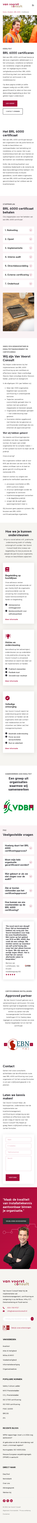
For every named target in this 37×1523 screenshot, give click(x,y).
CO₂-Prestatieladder (11, 1395)
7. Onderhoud (12, 283)
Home (5, 12)
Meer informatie (11, 619)
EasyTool (6, 1474)
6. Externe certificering (17, 274)
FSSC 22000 (8, 1409)
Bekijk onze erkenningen (21, 1328)
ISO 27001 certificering (12, 1400)
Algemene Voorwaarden (10, 1510)
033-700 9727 (13, 1308)
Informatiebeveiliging (11, 1364)
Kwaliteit (10, 12)
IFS (4, 1418)
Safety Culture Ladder (11, 1386)
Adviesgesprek (8, 1488)
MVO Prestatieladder (11, 1391)
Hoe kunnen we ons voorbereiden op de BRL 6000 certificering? (15, 906)
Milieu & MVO (8, 1355)
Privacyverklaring (25, 1510)
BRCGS (6, 1413)
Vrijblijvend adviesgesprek (16, 1221)
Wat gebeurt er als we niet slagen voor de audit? (16, 876)
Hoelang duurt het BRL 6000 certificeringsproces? (17, 848)
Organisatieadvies (10, 1369)
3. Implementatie (13, 248)
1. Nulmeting (11, 230)
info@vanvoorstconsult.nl (17, 1311)
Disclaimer (6, 1514)
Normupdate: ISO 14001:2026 (14, 1450)
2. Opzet (9, 239)
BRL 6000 (17, 12)
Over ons (6, 1483)
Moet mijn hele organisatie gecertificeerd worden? (17, 862)
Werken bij (7, 1492)
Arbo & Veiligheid (10, 1351)
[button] (5, 806)
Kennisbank (7, 1479)
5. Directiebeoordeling (16, 265)
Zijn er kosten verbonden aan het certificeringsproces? (16, 891)
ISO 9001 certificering (11, 1404)
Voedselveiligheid (10, 1360)
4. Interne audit (13, 256)
